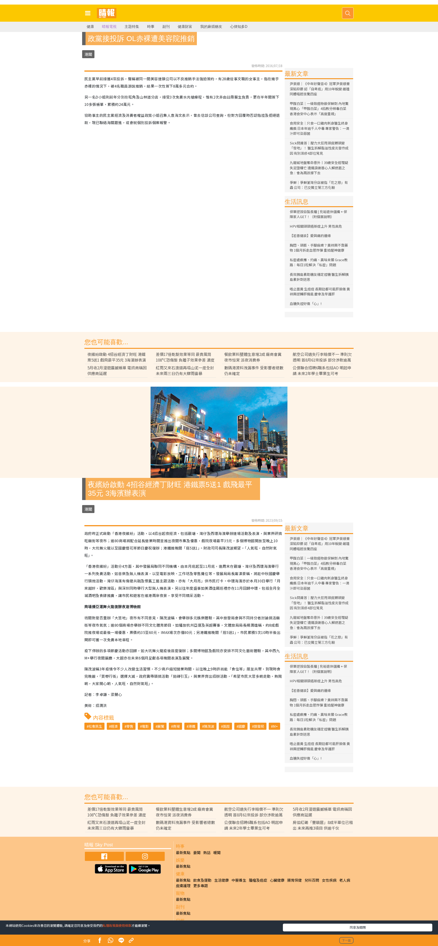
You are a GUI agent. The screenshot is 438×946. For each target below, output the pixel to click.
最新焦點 (183, 852)
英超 (226, 726)
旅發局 (259, 726)
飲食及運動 (202, 880)
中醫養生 (239, 880)
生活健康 (221, 880)
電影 (145, 726)
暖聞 (217, 852)
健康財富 (185, 27)
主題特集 (132, 27)
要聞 (197, 852)
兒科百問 (312, 880)
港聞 (88, 54)
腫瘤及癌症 (258, 880)
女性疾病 (329, 880)
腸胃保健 (294, 880)
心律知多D (239, 27)
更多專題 (200, 885)
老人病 (344, 880)
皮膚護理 (183, 885)
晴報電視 (109, 27)
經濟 (114, 726)
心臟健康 (277, 880)
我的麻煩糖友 (211, 27)
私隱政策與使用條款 (117, 925)
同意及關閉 (358, 927)
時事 (150, 27)
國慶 (241, 726)
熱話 (207, 852)
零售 (129, 726)
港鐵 (191, 726)
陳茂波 (209, 726)
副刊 (166, 27)
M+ (275, 726)
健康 (90, 27)
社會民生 (95, 726)
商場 (176, 726)
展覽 (160, 726)
